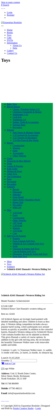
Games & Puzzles (15, 166)
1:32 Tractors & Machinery (25, 138)
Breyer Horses (13, 107)
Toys (9, 35)
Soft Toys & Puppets (16, 236)
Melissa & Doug (14, 171)
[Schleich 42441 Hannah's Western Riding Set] (23, 274)
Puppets (16, 238)
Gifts (9, 37)
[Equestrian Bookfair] (11, 22)
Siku (9, 210)
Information (12, 43)
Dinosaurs (17, 192)
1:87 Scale (17, 223)
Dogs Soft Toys (20, 256)
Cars (15, 233)
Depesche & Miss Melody (19, 161)
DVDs (10, 40)
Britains (10, 130)
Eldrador (17, 194)
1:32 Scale (17, 212)
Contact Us (12, 53)
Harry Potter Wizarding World (26, 200)
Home (10, 30)
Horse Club (18, 202)
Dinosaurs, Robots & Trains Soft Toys (30, 254)
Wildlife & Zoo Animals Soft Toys (28, 243)
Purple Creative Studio (23, 408)
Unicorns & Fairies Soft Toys (26, 249)
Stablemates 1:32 (20, 114)
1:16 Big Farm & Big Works (26, 140)
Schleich (11, 187)
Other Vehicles (19, 156)
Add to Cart (9, 363)
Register (10, 15)
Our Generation (14, 176)
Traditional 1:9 (19, 119)
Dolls (9, 163)
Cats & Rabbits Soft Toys (24, 251)
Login (9, 12)
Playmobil (11, 181)
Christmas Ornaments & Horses (27, 112)
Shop (9, 261)
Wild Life (17, 207)
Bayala (16, 189)
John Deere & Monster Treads (26, 132)
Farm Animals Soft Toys (24, 241)
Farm (15, 150)
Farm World (18, 197)
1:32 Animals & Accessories (25, 135)
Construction (18, 145)
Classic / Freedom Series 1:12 (26, 109)
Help (15, 48)
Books (10, 32)
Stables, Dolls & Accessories (26, 122)
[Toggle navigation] (2, 25)
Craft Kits (17, 117)
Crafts (9, 158)
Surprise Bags (19, 125)
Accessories (18, 153)
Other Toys (12, 174)
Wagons (16, 148)
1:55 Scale (17, 231)
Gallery (10, 50)
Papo (9, 179)
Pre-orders (17, 127)
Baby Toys (12, 104)
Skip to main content (10, 2)
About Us (17, 45)
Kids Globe (12, 169)
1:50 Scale (17, 225)
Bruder (10, 143)
